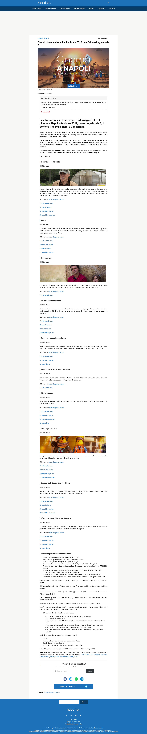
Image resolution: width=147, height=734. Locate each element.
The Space (85, 655)
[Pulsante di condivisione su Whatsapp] (76, 679)
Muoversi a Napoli (51, 8)
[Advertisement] (73, 23)
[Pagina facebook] (66, 716)
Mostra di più (45, 112)
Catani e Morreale (60, 728)
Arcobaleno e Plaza (67, 657)
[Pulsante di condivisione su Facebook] (65, 679)
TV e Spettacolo (65, 8)
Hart (75, 657)
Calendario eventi (79, 8)
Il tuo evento (101, 8)
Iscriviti (90, 671)
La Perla (104, 655)
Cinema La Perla (45, 248)
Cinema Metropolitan (47, 211)
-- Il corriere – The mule (48, 107)
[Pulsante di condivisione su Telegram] (82, 679)
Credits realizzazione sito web (96, 728)
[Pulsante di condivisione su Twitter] (70, 679)
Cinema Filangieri (45, 207)
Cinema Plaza (44, 423)
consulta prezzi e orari (56, 199)
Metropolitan (54, 657)
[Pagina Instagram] (71, 716)
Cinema (40, 38)
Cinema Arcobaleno (46, 245)
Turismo (91, 8)
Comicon (112, 8)
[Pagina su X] (76, 716)
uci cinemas (57, 692)
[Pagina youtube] (80, 716)
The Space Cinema (46, 203)
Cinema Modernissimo (47, 215)
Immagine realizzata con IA (45, 89)
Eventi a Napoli (36, 8)
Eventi (46, 38)
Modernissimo (44, 657)
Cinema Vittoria (45, 364)
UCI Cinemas (95, 655)
